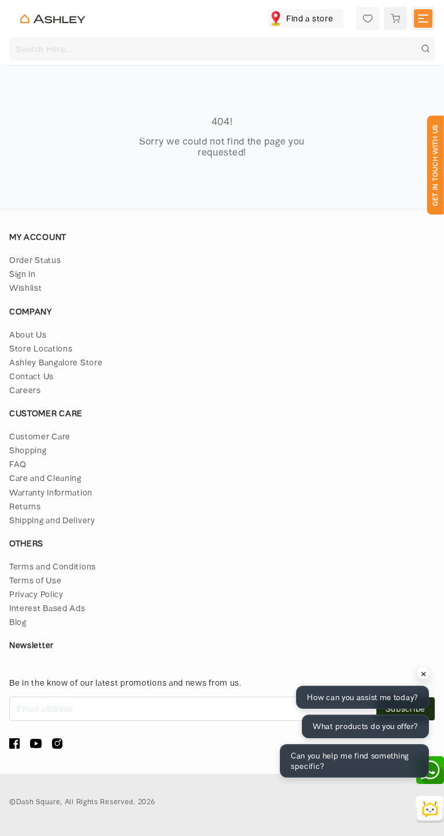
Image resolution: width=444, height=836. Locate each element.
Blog (18, 622)
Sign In (22, 274)
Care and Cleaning (45, 478)
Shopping (28, 450)
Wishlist (25, 288)
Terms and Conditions (52, 566)
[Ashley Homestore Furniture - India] (52, 18)
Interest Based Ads (47, 608)
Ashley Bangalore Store (55, 362)
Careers (25, 390)
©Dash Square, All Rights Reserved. (72, 801)
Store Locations (41, 348)
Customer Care (40, 436)
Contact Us (31, 376)
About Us (28, 334)
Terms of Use (35, 580)
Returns (25, 506)
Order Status (35, 260)
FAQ (18, 464)
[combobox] (222, 49)
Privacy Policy (36, 594)
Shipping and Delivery (52, 520)
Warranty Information (50, 492)
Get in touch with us (435, 165)
